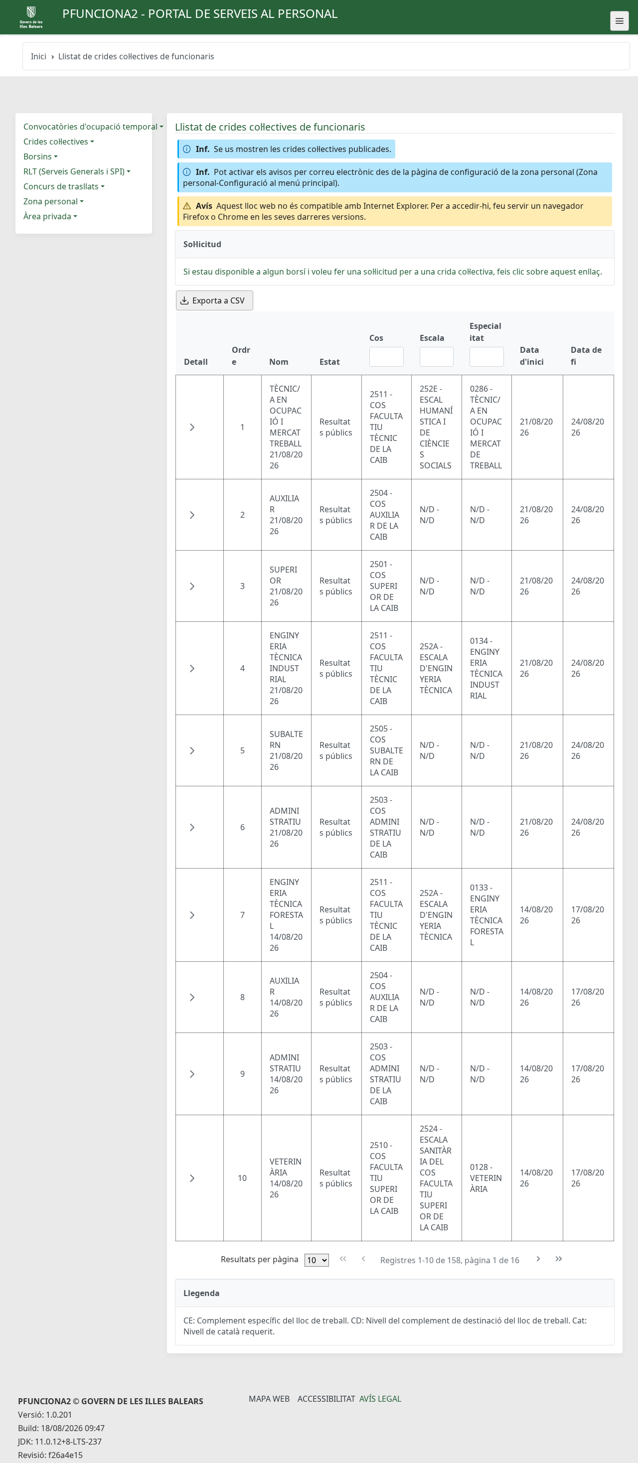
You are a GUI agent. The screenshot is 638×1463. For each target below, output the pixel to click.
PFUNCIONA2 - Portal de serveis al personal (200, 13)
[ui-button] (619, 21)
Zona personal (50, 201)
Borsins (37, 156)
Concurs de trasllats (61, 186)
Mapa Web (269, 1398)
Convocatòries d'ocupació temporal (90, 126)
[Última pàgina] (559, 1259)
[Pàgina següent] (538, 1259)
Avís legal (380, 1398)
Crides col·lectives (55, 141)
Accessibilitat (326, 1398)
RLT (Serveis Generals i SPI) (74, 171)
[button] (192, 427)
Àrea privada (47, 216)
